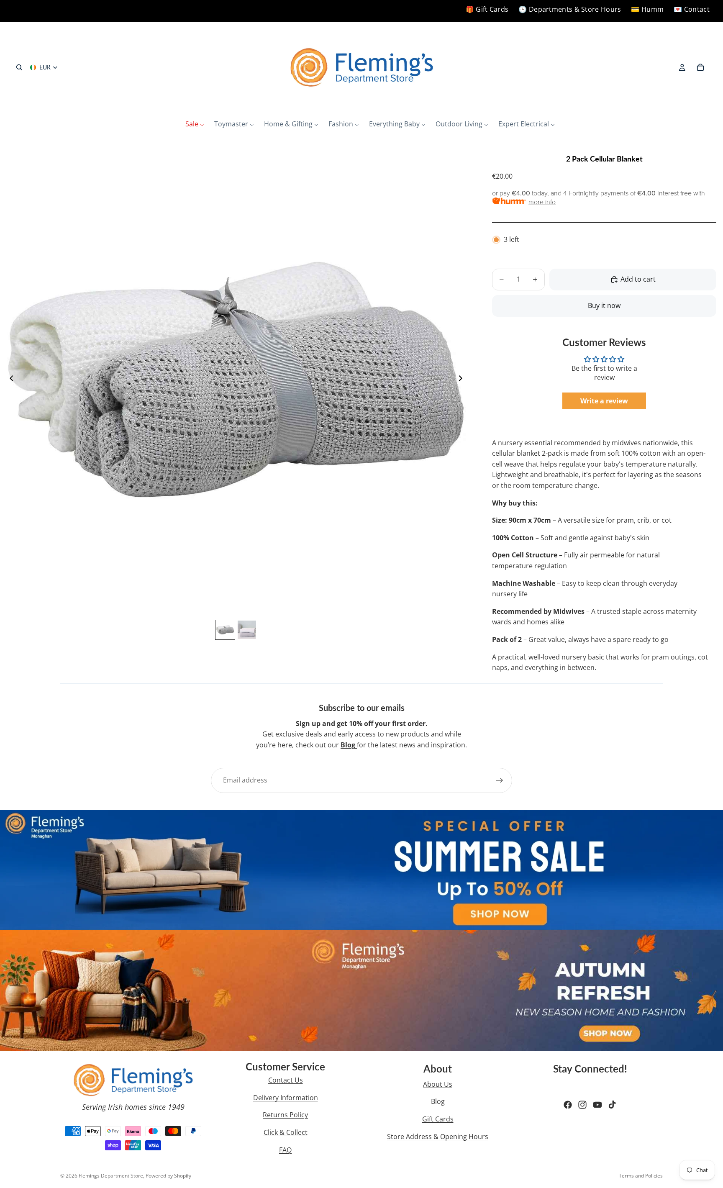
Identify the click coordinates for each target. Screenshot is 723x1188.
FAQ (285, 1150)
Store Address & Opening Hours (437, 1136)
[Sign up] (499, 780)
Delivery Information (285, 1097)
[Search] (19, 67)
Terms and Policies (641, 1175)
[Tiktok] (612, 1105)
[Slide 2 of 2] (247, 630)
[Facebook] (568, 1105)
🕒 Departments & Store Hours (569, 9)
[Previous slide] (9, 379)
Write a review (604, 400)
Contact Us (285, 1080)
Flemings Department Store (111, 1175)
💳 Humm (647, 9)
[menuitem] (195, 124)
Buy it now (604, 305)
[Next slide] (463, 379)
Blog (438, 1101)
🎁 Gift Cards (487, 9)
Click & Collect (286, 1132)
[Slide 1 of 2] (225, 630)
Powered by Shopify (168, 1175)
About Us (437, 1084)
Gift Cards (438, 1119)
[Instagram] (582, 1105)
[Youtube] (597, 1105)
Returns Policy (285, 1114)
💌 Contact (692, 9)
